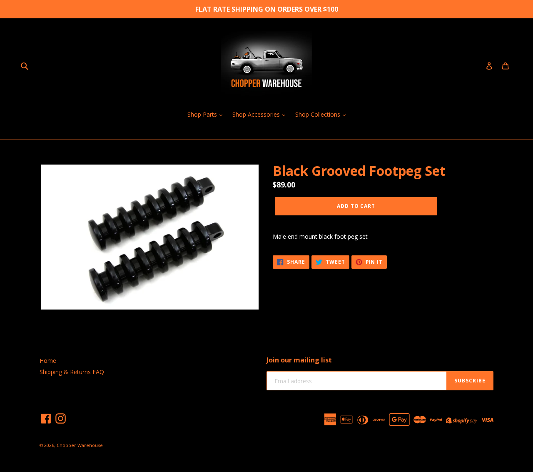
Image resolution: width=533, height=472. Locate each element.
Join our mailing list (299, 360)
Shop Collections (318, 114)
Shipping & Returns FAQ (72, 372)
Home (48, 361)
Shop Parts (203, 114)
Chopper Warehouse (80, 445)
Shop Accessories (256, 114)
